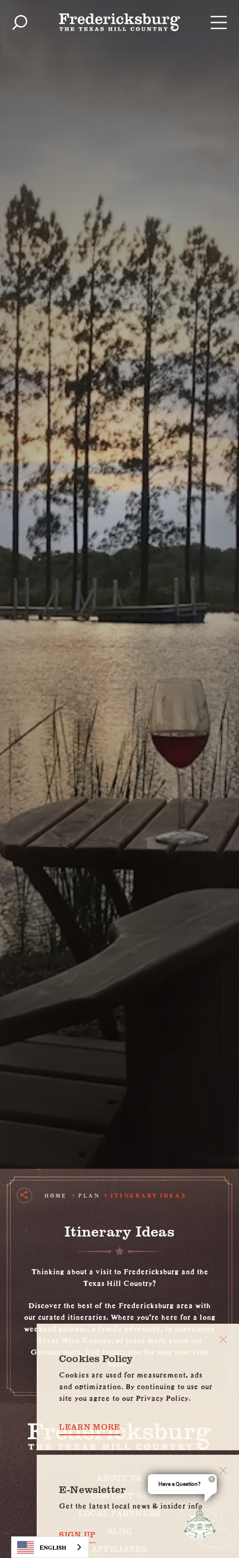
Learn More (90, 1427)
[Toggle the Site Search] (19, 22)
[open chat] (202, 1523)
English (52, 1547)
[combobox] (50, 1547)
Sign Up (77, 1535)
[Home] (119, 22)
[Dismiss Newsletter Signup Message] (223, 1470)
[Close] (223, 1339)
